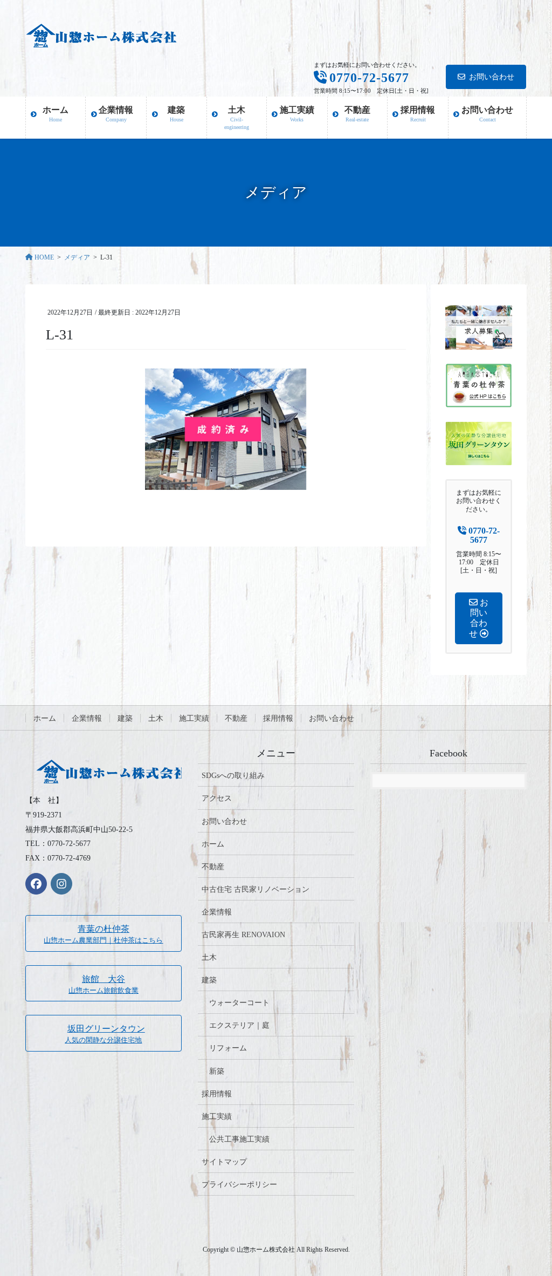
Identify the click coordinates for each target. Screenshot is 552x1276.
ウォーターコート (239, 1003)
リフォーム (228, 1048)
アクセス (217, 798)
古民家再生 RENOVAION (243, 935)
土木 (155, 718)
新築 (216, 1071)
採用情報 (278, 718)
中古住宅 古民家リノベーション (255, 889)
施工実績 (194, 718)
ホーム (44, 718)
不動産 (236, 718)
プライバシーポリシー (239, 1185)
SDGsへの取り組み (233, 776)
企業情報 (87, 718)
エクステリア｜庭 (239, 1025)
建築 (125, 718)
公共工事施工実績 (239, 1139)
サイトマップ (224, 1162)
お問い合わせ (491, 77)
